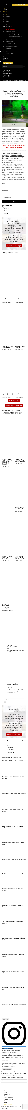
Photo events (6, 28)
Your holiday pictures (10, 54)
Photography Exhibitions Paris (14, 34)
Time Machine (7, 26)
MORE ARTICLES (14, 400)
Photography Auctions (10, 41)
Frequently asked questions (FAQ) (14, 740)
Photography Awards (10, 44)
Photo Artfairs (8, 38)
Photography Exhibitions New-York (15, 36)
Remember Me (7, 197)
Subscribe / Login (8, 63)
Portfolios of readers (10, 53)
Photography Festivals (10, 39)
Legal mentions (8, 1095)
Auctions (7, 23)
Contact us (5, 58)
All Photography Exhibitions (14, 33)
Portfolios (5, 51)
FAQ (4, 56)
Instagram (7, 73)
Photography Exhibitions (10, 31)
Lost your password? (7, 205)
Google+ (6, 75)
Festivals (7, 21)
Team (5, 1092)
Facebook (7, 70)
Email (3, 183)
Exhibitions (8, 18)
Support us (5, 59)
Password (5, 190)
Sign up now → (6, 206)
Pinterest (7, 77)
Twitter (6, 72)
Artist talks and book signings (11, 46)
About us (6, 1090)
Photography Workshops (10, 43)
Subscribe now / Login (14, 246)
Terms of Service (8, 1097)
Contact (6, 1101)
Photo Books (8, 48)
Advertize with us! (8, 1099)
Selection (5, 49)
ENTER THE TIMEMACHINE (14, 405)
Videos (7, 24)
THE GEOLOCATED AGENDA (11, 29)
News (7, 19)
